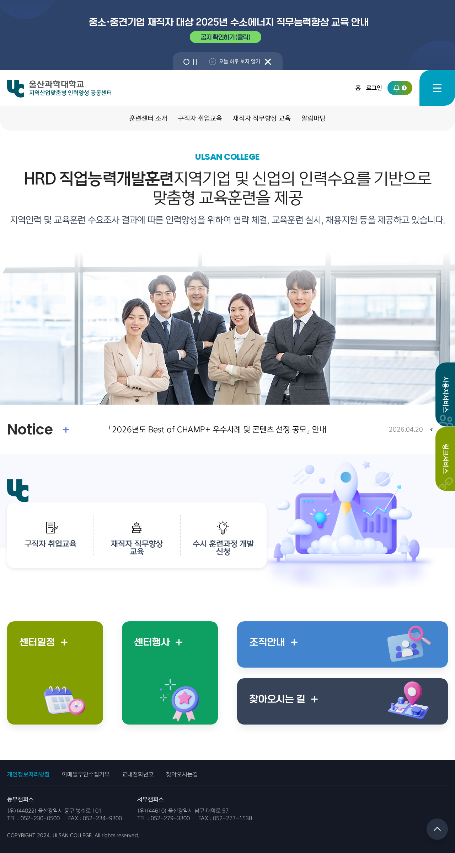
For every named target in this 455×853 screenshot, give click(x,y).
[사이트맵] (437, 88)
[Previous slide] (432, 429)
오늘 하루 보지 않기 (239, 61)
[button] (186, 62)
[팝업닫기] (268, 62)
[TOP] (437, 829)
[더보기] (65, 429)
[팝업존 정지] (195, 62)
